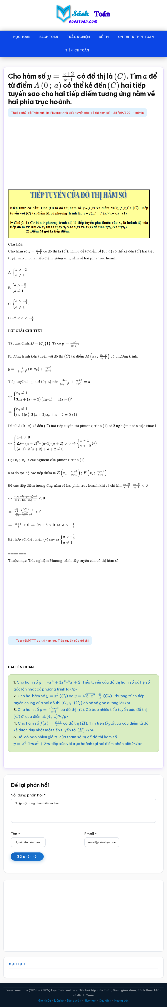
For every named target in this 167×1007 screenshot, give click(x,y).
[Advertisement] (83, 154)
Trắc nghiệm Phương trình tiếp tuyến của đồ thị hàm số (71, 112)
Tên (15, 833)
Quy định (105, 1000)
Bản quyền (74, 1000)
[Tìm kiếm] (100, 49)
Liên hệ (59, 1000)
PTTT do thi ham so (42, 640)
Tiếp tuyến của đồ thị (73, 640)
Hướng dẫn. (121, 1000)
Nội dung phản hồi (28, 795)
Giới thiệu (44, 1000)
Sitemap (90, 1000)
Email (90, 833)
